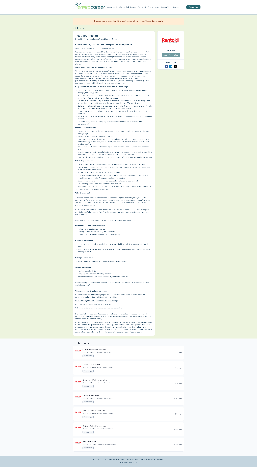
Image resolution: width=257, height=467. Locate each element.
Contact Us (165, 7)
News (157, 7)
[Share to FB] (166, 66)
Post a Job (193, 7)
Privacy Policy (132, 459)
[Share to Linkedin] (170, 66)
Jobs (104, 459)
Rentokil (78, 39)
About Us (111, 7)
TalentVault (112, 459)
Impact (122, 459)
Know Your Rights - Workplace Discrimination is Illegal (96, 301)
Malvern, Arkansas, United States (97, 39)
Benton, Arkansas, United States (101, 367)
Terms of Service (146, 459)
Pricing (150, 7)
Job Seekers (131, 7)
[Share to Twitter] (175, 66)
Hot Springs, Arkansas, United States (103, 444)
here (81, 221)
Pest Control (88, 356)
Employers (120, 7)
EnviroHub (142, 7)
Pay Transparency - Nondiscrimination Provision (94, 304)
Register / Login (179, 7)
